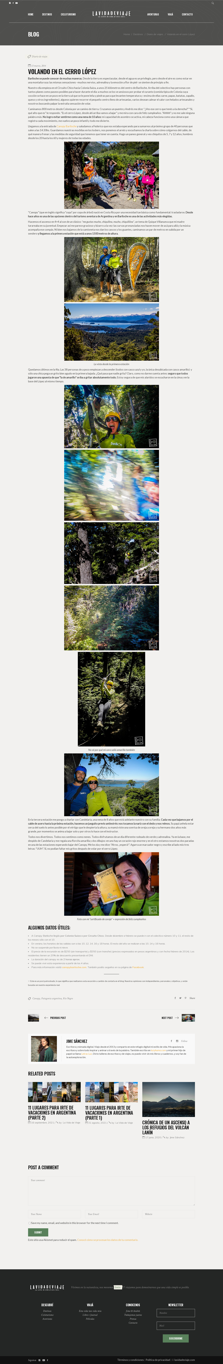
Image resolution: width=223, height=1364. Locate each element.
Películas (90, 1319)
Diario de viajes (155, 34)
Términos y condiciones (130, 1359)
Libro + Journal (90, 1315)
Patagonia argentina (51, 998)
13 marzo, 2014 (38, 65)
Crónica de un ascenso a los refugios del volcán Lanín (166, 1127)
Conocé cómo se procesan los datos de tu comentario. (107, 1239)
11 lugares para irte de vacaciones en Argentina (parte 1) (109, 1112)
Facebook (138, 967)
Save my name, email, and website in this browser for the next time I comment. (75, 1223)
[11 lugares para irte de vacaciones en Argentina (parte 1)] (111, 1092)
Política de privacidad (158, 1359)
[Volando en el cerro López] (44, 1049)
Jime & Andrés (133, 1311)
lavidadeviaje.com (184, 1359)
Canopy (36, 998)
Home (126, 34)
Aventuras (47, 1319)
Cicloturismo (47, 1315)
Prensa (133, 1319)
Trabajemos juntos (133, 1315)
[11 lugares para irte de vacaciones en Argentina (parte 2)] (54, 1092)
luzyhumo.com (158, 1050)
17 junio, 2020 (153, 1137)
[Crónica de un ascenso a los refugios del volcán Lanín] (168, 1099)
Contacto (133, 1323)
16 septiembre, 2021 (42, 1122)
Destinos (138, 34)
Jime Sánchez (175, 1137)
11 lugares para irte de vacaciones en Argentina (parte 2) (52, 1112)
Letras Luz (86, 1053)
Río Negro (68, 998)
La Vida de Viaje (69, 1122)
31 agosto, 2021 (97, 1122)
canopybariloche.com (74, 967)
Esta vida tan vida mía (90, 1311)
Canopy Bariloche (67, 126)
